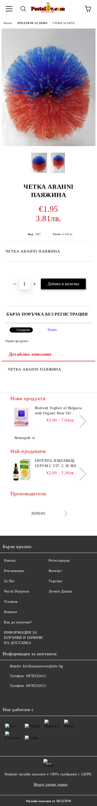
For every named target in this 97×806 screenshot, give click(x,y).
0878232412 (36, 676)
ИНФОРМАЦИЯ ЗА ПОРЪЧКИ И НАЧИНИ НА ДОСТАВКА (23, 638)
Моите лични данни (51, 784)
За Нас (9, 581)
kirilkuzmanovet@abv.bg (43, 666)
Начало (8, 23)
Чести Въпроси (16, 591)
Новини (10, 612)
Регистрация (59, 560)
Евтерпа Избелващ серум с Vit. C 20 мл (55, 463)
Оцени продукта (16, 341)
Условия (11, 602)
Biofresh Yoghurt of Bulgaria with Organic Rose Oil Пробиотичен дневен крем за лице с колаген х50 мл (59, 411)
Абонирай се (24, 438)
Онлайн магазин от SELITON (48, 801)
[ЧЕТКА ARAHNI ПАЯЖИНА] (48, 145)
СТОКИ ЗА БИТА (63, 23)
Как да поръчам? (18, 622)
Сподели (23, 330)
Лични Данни (60, 591)
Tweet (52, 330)
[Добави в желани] (88, 270)
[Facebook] (9, 696)
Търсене (55, 581)
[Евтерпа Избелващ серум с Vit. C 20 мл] (21, 469)
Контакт (55, 571)
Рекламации (14, 571)
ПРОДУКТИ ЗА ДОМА (32, 23)
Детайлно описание (30, 354)
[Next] (80, 421)
